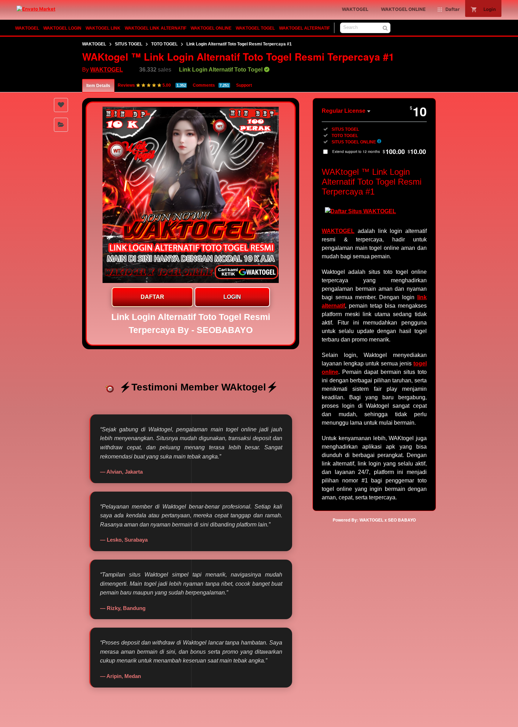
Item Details (98, 85)
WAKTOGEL (27, 28)
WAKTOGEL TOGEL (255, 28)
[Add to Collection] (61, 125)
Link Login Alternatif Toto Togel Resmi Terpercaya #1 (239, 44)
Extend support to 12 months (379, 151)
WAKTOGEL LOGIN (62, 28)
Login (232, 297)
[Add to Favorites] (61, 105)
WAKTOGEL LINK (103, 28)
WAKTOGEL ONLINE (211, 28)
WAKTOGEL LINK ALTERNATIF (155, 28)
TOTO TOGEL (164, 44)
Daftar (152, 297)
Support (244, 85)
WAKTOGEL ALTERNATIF (304, 28)
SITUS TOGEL (128, 44)
